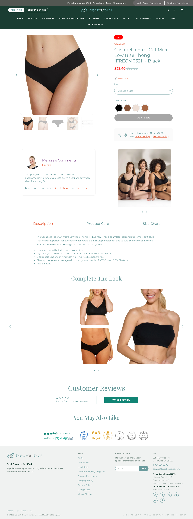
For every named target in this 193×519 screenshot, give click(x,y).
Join (143, 468)
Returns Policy (161, 136)
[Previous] (17, 75)
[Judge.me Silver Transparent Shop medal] (119, 435)
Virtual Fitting (85, 494)
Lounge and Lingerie (71, 18)
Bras (20, 18)
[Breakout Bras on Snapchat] (162, 500)
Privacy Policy (85, 485)
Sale (173, 18)
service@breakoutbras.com (166, 469)
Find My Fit (16, 10)
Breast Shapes (62, 188)
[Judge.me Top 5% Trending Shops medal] (143, 435)
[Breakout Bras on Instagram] (169, 494)
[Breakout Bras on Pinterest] (176, 494)
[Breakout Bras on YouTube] (155, 500)
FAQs (80, 458)
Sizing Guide (84, 489)
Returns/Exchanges (87, 476)
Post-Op (94, 18)
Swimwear (48, 18)
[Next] (97, 75)
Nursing (161, 18)
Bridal (127, 18)
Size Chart (151, 224)
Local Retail (83, 467)
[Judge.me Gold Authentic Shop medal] (96, 435)
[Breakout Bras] (96, 10)
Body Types (82, 188)
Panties (32, 18)
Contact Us (83, 462)
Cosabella (119, 44)
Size (116, 84)
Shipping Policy (85, 480)
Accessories (143, 18)
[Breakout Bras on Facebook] (162, 494)
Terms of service (27, 511)
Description (43, 224)
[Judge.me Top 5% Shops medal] (131, 435)
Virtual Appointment (179, 3)
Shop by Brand (96, 24)
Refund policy (13, 511)
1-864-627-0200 (160, 465)
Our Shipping (142, 136)
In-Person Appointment (151, 3)
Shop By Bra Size (37, 10)
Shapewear (111, 18)
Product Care (98, 224)
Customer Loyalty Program (91, 471)
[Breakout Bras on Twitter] (155, 494)
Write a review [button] (121, 400)
